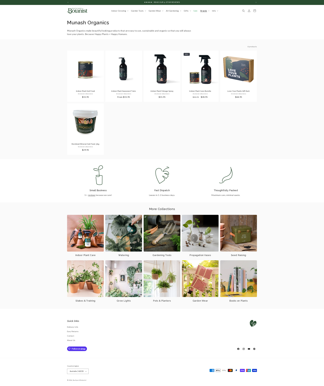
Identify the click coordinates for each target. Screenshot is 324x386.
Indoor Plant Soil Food (85, 91)
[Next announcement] (256, 2)
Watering (123, 255)
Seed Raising (238, 255)
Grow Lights (124, 300)
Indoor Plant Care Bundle (200, 91)
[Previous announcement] (68, 2)
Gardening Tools (162, 255)
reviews (91, 195)
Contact (70, 336)
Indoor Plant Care (85, 255)
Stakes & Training (85, 300)
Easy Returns (72, 331)
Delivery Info (72, 327)
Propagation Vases (200, 255)
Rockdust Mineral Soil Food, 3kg (85, 144)
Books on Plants (238, 300)
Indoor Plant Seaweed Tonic (123, 91)
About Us (71, 340)
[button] (119, 11)
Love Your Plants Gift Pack (238, 91)
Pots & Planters (162, 300)
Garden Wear (200, 300)
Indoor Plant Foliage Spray (162, 91)
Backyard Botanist (79, 380)
